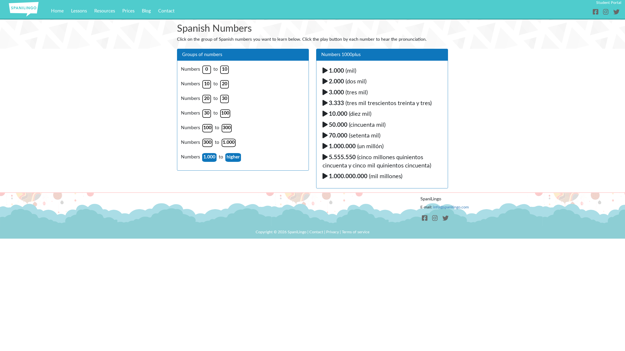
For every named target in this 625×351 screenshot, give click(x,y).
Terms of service (355, 232)
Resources (104, 11)
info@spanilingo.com (451, 207)
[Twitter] (616, 12)
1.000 (229, 142)
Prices (128, 11)
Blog (146, 11)
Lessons (79, 11)
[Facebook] (596, 12)
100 (225, 113)
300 (227, 128)
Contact (166, 11)
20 (224, 84)
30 (224, 98)
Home (57, 11)
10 (224, 69)
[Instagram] (606, 12)
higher (233, 157)
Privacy (332, 232)
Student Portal (608, 3)
